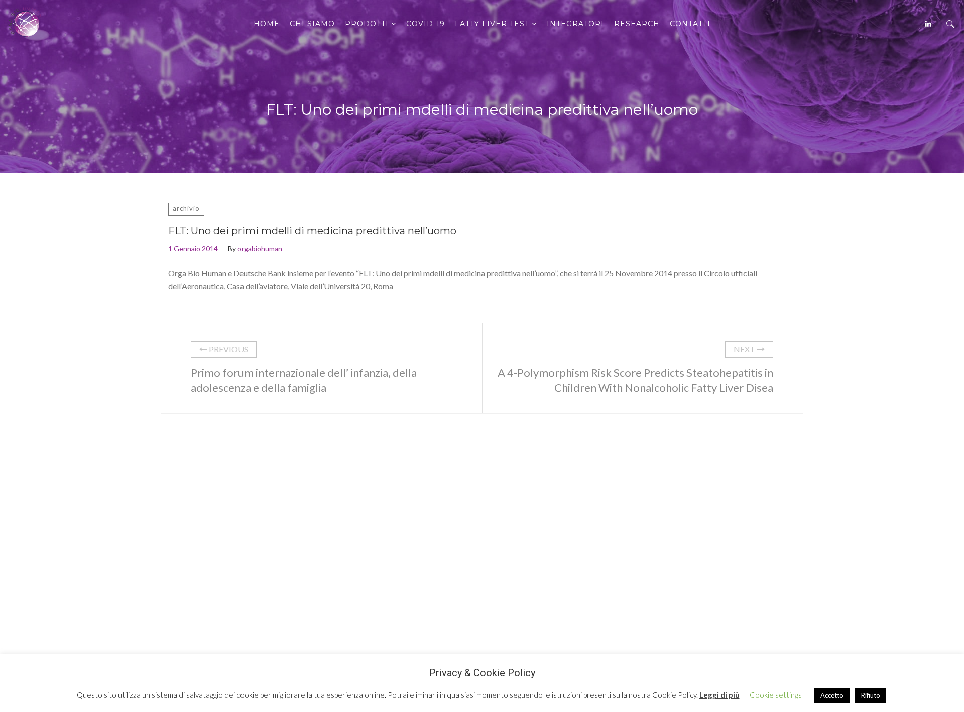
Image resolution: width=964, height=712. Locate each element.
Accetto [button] (832, 695)
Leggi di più (719, 694)
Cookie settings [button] (776, 694)
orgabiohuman (259, 248)
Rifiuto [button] (870, 695)
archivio (186, 208)
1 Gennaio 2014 (193, 248)
